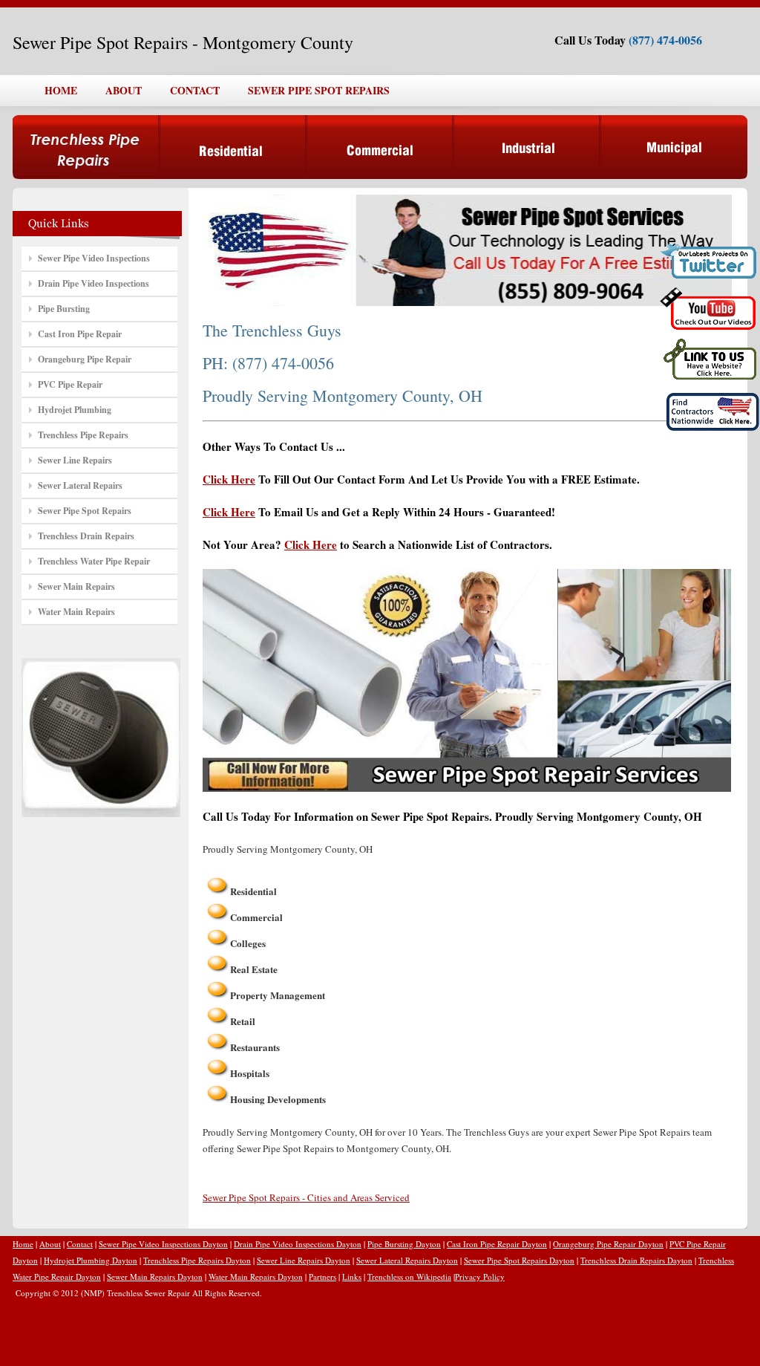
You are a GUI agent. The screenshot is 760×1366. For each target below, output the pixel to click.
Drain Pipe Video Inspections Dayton (297, 1243)
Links (351, 1276)
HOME (61, 90)
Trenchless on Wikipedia (409, 1276)
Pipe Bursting (64, 308)
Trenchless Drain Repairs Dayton (636, 1260)
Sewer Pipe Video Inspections (94, 258)
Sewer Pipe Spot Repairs (84, 510)
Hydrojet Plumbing (74, 409)
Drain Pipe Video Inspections (93, 283)
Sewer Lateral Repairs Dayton (407, 1260)
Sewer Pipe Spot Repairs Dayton (519, 1260)
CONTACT (195, 90)
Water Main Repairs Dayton (256, 1276)
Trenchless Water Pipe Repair (94, 561)
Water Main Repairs (76, 611)
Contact (80, 1243)
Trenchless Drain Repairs (86, 536)
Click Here (229, 479)
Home (23, 1243)
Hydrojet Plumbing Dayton (90, 1260)
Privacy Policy (480, 1276)
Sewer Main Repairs (76, 586)
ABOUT (123, 90)
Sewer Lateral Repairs (80, 485)
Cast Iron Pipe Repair (80, 334)
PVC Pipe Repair (70, 384)
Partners (322, 1276)
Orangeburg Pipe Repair (84, 359)
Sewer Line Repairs (75, 460)
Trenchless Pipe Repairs (83, 435)
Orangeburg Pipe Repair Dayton (608, 1243)
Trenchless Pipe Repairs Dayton (197, 1260)
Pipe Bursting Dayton (404, 1243)
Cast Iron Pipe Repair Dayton (497, 1243)
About (50, 1243)
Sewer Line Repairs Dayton (303, 1260)
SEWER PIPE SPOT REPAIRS (319, 90)
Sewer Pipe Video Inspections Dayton (163, 1243)
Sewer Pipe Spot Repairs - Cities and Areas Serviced (306, 1197)
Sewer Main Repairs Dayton (155, 1276)
